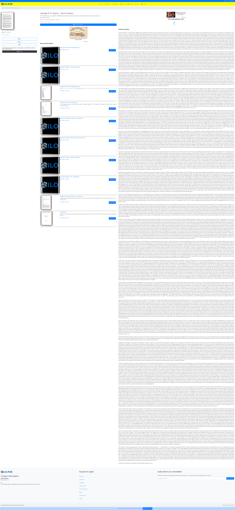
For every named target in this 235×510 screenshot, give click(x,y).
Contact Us (82, 479)
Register (232, 0)
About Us (81, 476)
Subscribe (230, 478)
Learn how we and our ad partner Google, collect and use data (130, 508)
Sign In (226, 0)
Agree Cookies (148, 508)
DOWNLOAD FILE (79, 24)
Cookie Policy (82, 495)
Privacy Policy (82, 485)
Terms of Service (83, 489)
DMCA (80, 498)
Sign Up (20, 51)
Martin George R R (5, 34)
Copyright (81, 482)
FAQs (80, 492)
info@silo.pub (5, 479)
